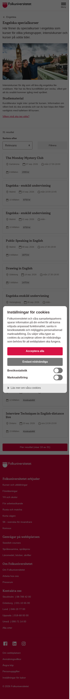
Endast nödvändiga (35, 361)
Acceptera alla (35, 350)
